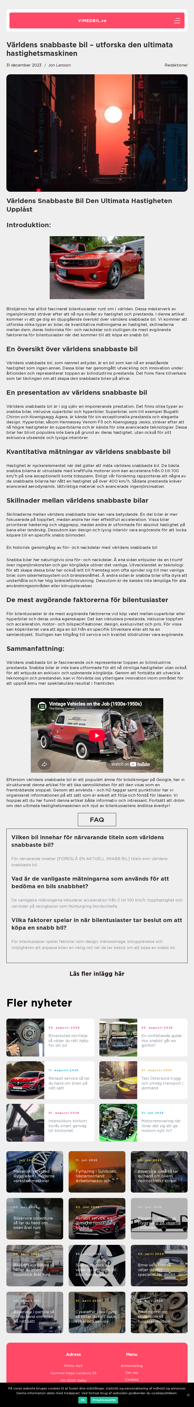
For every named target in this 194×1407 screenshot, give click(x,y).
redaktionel (176, 65)
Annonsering (132, 1366)
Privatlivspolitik (104, 1400)
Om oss (131, 1373)
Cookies (132, 1379)
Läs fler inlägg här (97, 973)
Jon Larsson (59, 65)
